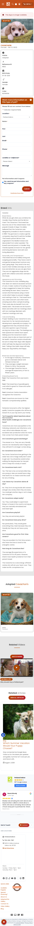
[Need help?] (3, 922)
